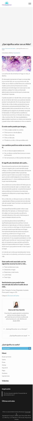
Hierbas (4, 365)
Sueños (4, 359)
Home (3, 48)
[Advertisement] (16, 25)
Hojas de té (5, 368)
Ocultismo (4, 373)
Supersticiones (5, 376)
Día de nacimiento (6, 357)
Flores (3, 362)
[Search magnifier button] (29, 348)
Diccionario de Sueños (10, 48)
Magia (3, 370)
